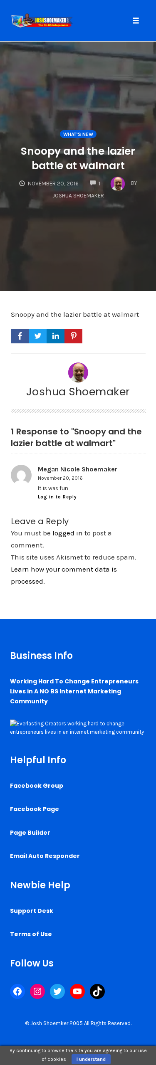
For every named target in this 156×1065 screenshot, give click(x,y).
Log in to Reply (57, 497)
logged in (67, 533)
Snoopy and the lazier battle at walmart (78, 158)
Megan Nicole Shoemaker (77, 469)
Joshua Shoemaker (78, 391)
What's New (78, 134)
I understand (91, 1059)
